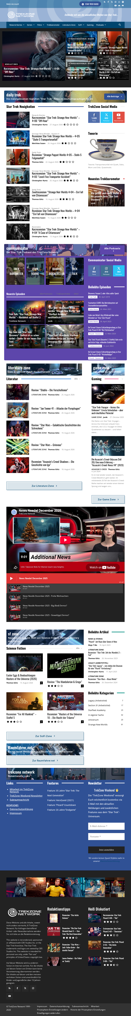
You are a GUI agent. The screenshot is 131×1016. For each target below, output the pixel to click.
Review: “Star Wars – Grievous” (46, 445)
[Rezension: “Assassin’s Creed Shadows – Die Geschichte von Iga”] (17, 465)
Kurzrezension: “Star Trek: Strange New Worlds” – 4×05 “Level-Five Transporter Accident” (56, 174)
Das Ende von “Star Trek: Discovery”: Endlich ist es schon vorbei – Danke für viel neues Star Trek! (25, 336)
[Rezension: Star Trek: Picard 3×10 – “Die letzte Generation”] (94, 945)
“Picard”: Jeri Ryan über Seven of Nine (102, 641)
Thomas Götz (37, 162)
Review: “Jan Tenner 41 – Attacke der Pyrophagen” (56, 408)
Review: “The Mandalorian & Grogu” (64, 682)
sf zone (13, 633)
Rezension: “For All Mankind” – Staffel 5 (21, 716)
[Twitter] (112, 2)
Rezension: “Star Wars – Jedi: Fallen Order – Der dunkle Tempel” (71, 947)
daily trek (13, 94)
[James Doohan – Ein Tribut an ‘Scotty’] (53, 961)
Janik (93, 203)
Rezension (36, 227)
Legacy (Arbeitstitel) (98, 663)
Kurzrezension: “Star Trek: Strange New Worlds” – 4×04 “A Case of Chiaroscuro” (56, 230)
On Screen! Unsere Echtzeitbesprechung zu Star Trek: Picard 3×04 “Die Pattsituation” (104, 328)
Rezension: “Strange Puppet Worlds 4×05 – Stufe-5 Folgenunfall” (56, 156)
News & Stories (11, 64)
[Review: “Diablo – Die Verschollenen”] (17, 392)
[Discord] (123, 6)
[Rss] (104, 2)
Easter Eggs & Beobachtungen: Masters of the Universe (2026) (21, 677)
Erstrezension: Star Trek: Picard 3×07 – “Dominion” (112, 930)
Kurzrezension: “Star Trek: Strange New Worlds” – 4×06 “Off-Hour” (56, 119)
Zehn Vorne (93, 309)
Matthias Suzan (38, 143)
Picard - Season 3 (95, 334)
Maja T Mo (92, 645)
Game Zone (97, 417)
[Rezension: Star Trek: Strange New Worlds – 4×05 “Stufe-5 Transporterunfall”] (81, 43)
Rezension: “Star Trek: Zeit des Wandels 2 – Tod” (104, 654)
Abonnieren (119, 113)
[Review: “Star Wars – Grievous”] (17, 447)
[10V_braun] (35, 271)
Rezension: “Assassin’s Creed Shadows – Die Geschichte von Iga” (52, 463)
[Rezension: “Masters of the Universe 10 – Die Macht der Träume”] (65, 701)
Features (52, 783)
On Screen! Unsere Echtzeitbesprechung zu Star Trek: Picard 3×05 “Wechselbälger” (104, 353)
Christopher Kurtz (39, 124)
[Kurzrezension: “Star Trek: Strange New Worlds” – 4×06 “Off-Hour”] (33, 56)
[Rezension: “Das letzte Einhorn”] (53, 918)
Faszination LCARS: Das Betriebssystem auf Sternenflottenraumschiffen (103, 304)
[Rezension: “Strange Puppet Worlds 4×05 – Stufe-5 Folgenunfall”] (113, 43)
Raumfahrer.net (20, 747)
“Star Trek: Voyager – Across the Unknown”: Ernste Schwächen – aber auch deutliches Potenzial (107, 410)
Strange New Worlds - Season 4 (81, 40)
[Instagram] (115, 2)
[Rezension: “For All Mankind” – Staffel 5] (24, 701)
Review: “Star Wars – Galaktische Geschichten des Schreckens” (56, 426)
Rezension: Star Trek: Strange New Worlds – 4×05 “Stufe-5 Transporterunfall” (56, 137)
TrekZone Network (17, 321)
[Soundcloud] (119, 6)
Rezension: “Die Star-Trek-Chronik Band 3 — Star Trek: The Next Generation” (72, 931)
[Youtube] (115, 6)
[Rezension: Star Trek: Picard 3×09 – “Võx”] (94, 961)
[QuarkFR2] (55, 271)
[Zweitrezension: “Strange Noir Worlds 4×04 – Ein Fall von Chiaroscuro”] (113, 68)
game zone (101, 367)
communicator (17, 248)
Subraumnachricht (19, 799)
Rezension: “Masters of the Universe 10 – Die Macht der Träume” (64, 716)
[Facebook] (108, 2)
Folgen (106, 113)
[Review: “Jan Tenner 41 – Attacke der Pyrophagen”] (17, 410)
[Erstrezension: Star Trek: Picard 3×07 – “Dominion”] (94, 931)
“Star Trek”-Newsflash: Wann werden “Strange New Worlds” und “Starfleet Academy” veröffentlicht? (64, 312)
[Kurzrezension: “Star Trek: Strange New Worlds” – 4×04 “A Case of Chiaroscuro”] (18, 232)
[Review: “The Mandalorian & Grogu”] (65, 665)
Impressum (16, 813)
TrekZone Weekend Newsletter (26, 795)
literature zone (19, 367)
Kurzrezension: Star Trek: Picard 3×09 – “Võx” (112, 916)
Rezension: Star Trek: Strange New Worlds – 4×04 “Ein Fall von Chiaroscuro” (56, 212)
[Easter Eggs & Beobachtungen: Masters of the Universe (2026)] (24, 662)
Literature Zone (39, 395)
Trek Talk (92, 297)
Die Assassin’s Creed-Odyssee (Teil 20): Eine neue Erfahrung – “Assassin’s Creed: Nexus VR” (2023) (107, 462)
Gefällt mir (94, 113)
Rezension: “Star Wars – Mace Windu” (102, 679)
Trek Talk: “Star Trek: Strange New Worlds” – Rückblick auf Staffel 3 (25, 315)
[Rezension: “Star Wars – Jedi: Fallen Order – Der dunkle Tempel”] (53, 947)
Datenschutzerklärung (21, 809)
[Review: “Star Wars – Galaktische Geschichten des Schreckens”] (17, 428)
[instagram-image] (16, 887)
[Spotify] (123, 2)
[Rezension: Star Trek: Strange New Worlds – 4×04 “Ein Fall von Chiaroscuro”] (18, 213)
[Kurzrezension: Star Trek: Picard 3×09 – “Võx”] (94, 918)
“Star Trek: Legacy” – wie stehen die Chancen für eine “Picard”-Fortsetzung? (105, 667)
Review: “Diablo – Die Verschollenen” (49, 390)
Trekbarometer (63, 294)
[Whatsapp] (119, 2)
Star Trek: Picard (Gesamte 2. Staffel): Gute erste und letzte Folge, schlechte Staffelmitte (105, 341)
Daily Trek (104, 44)
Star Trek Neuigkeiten (20, 106)
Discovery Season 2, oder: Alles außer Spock (103, 293)
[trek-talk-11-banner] (75, 271)
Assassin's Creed (99, 469)
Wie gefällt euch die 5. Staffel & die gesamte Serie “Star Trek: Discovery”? (106, 196)
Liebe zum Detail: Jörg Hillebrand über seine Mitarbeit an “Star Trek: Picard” (103, 316)
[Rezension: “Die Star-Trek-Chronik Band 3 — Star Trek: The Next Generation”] (53, 931)
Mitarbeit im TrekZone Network (21, 790)
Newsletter (95, 783)
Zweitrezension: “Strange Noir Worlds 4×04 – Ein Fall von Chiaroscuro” (57, 193)
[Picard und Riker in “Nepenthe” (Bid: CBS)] (15, 271)
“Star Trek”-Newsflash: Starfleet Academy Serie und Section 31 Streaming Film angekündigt (63, 338)
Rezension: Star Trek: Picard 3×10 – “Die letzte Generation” (113, 945)
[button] (120, 25)
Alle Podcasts (46, 294)
